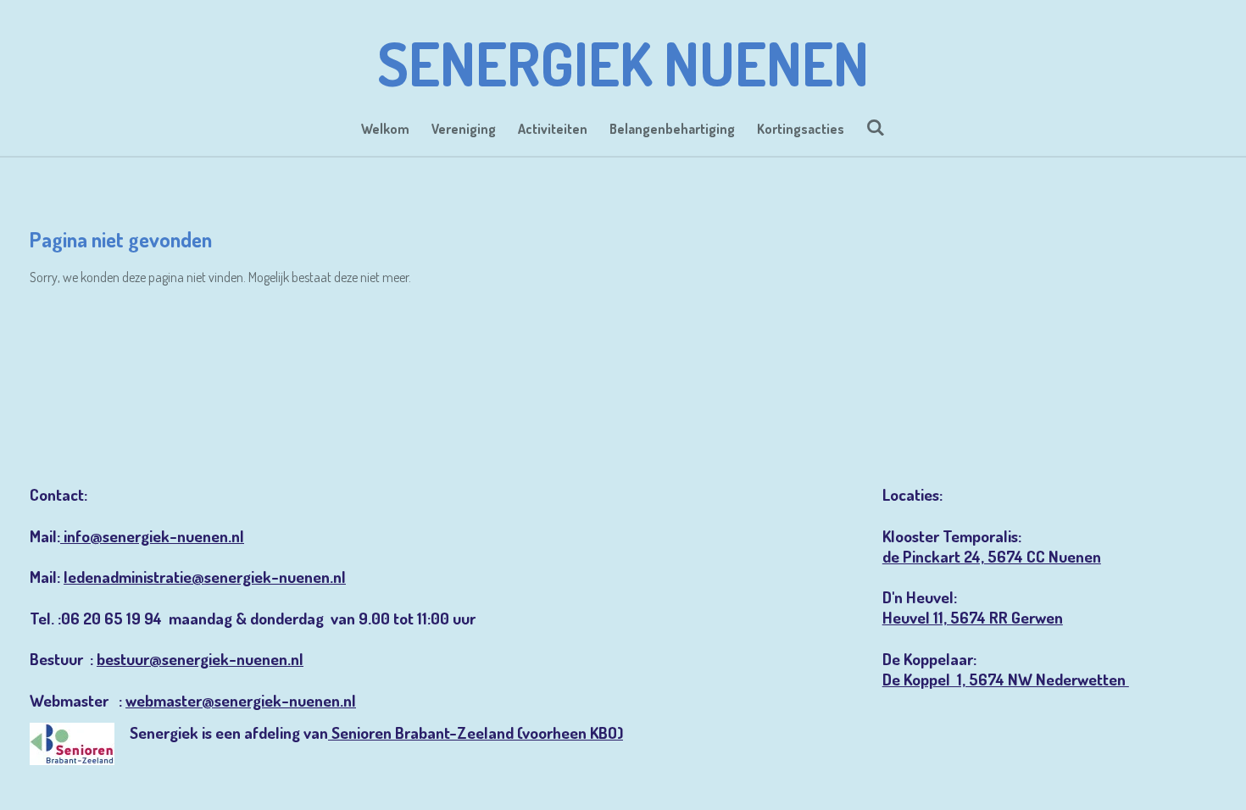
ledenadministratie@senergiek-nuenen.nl (205, 576)
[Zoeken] (875, 127)
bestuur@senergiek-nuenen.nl (200, 658)
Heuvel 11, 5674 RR (946, 617)
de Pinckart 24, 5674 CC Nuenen (991, 556)
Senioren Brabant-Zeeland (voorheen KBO (474, 732)
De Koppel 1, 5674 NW (959, 679)
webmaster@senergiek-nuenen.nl (240, 700)
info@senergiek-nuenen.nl (152, 535)
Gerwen (1037, 617)
